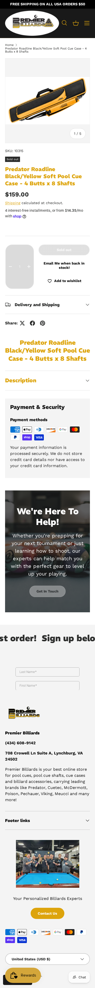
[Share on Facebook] (32, 323)
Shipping (12, 203)
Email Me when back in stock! (64, 265)
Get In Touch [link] (47, 591)
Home (9, 44)
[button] (75, 23)
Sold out (64, 250)
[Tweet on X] (22, 323)
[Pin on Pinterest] (42, 323)
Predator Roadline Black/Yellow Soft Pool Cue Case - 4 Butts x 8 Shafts (46, 50)
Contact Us (47, 913)
